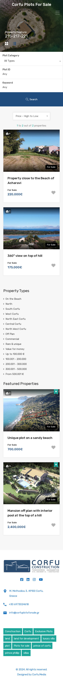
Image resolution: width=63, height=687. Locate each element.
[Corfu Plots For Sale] (31, 567)
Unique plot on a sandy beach (30, 438)
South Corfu (13, 308)
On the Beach (13, 298)
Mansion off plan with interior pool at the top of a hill (30, 513)
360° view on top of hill (25, 256)
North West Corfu (16, 328)
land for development (26, 638)
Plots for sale (21, 645)
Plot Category (11, 55)
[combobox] (31, 62)
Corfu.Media (39, 674)
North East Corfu (16, 318)
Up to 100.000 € (15, 354)
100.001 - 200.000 (16, 359)
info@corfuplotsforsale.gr (24, 612)
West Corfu (12, 313)
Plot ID (6, 69)
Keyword (8, 83)
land (7, 638)
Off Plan (10, 333)
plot (7, 645)
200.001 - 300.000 (16, 364)
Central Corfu (13, 323)
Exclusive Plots (44, 631)
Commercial (12, 338)
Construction (12, 631)
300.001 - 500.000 (16, 369)
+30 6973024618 (19, 604)
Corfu (28, 631)
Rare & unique (13, 344)
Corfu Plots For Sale (31, 5)
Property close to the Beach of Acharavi (31, 180)
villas (26, 652)
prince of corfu (42, 645)
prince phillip (12, 652)
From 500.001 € (15, 374)
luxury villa (49, 638)
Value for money (15, 349)
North (9, 303)
